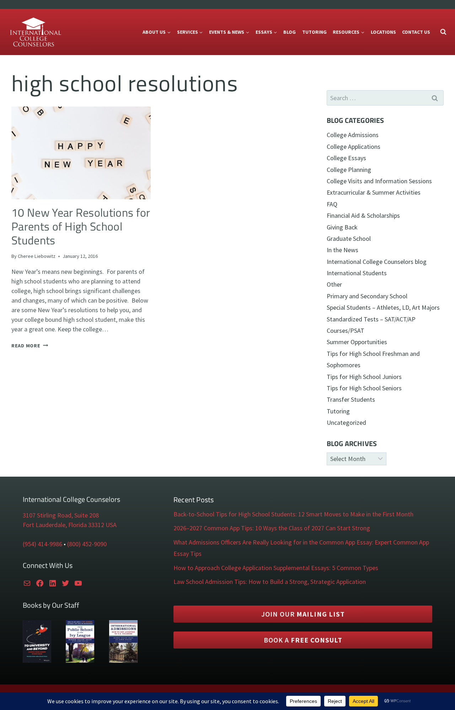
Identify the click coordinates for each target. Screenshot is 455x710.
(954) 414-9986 (42, 544)
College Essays (346, 158)
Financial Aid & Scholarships (363, 215)
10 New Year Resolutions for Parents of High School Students (80, 226)
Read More (29, 345)
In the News (342, 250)
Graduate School (349, 238)
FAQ (332, 204)
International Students (357, 273)
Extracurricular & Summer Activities (374, 192)
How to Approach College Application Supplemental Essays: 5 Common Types (275, 568)
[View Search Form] (443, 32)
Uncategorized (346, 422)
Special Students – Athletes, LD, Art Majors (383, 307)
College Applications (353, 146)
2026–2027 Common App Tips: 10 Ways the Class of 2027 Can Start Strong (271, 528)
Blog (289, 32)
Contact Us (416, 32)
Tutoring (314, 32)
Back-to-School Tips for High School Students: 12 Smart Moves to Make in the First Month (293, 514)
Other (334, 284)
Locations (383, 32)
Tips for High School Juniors (364, 377)
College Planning (349, 170)
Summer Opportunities (357, 342)
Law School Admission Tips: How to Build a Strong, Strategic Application (269, 582)
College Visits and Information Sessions (379, 181)
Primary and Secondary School (367, 296)
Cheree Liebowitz (36, 256)
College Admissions (353, 135)
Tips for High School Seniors (364, 388)
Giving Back (342, 227)
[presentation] (81, 153)
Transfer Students (351, 399)
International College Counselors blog (377, 262)
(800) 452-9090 (87, 544)
